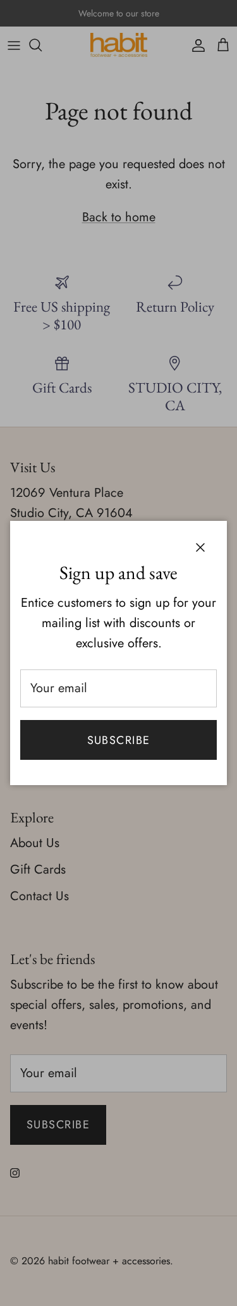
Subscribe (118, 740)
